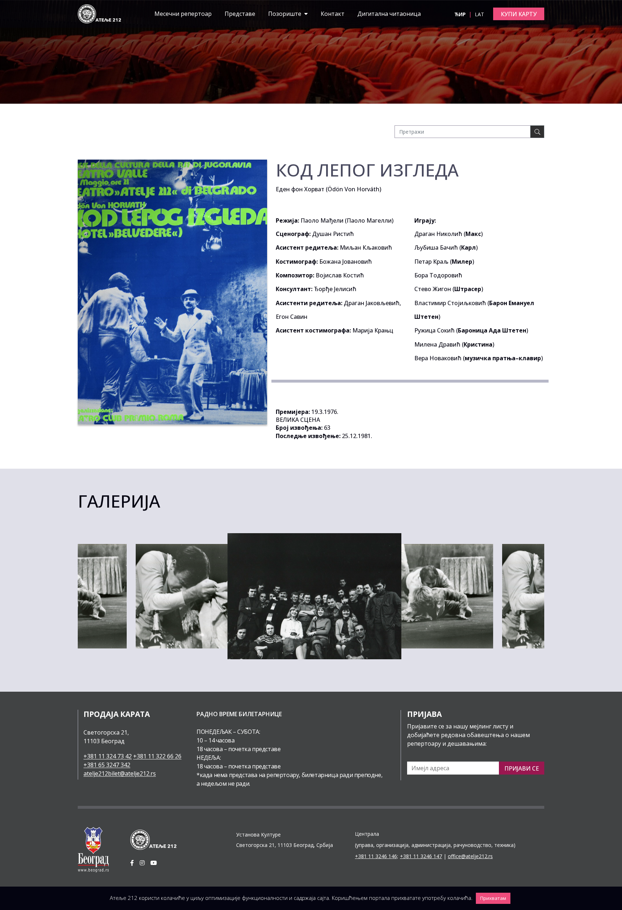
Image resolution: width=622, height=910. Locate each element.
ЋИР (460, 14)
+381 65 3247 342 (107, 765)
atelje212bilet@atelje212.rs (120, 773)
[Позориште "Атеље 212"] (99, 13)
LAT (479, 14)
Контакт (332, 14)
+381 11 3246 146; (376, 856)
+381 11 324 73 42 (108, 756)
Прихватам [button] (493, 898)
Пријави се (521, 768)
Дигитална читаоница (389, 14)
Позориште (285, 14)
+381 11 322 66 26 (157, 756)
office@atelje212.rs (470, 856)
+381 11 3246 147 (421, 856)
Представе (240, 14)
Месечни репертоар (183, 14)
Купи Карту (519, 14)
